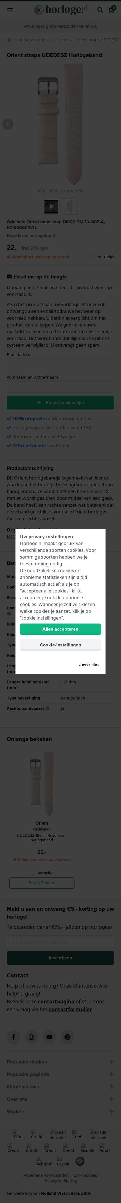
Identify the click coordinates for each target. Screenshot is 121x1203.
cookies (75, 550)
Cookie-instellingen (60, 645)
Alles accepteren (60, 629)
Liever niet (89, 665)
